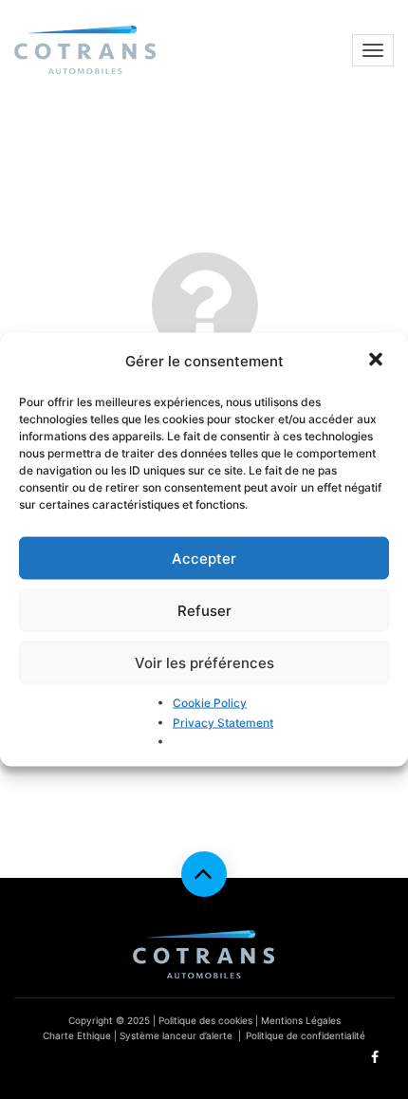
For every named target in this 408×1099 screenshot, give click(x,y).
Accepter (204, 558)
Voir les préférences (204, 662)
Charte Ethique (77, 1035)
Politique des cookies (205, 1020)
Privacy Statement (223, 722)
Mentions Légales (301, 1020)
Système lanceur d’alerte (176, 1035)
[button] (377, 360)
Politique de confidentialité (305, 1035)
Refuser (204, 610)
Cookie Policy (210, 703)
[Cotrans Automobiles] (85, 50)
